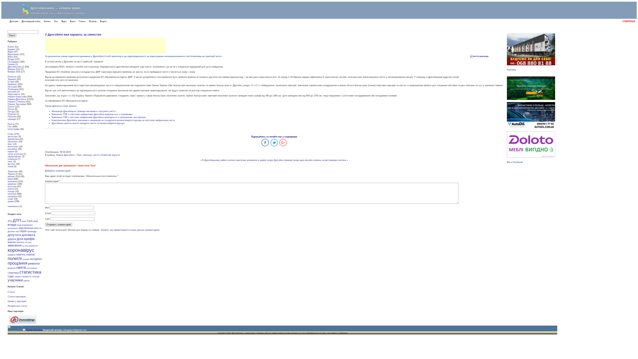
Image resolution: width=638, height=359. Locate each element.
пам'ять (20, 254)
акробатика (13, 139)
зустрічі (25, 246)
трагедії (35, 276)
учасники (15, 280)
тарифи (17, 277)
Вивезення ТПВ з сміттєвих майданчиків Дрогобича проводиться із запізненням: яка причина (99, 117)
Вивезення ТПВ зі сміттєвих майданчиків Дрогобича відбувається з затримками (92, 114)
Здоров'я (12, 79)
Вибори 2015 (14, 71)
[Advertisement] (105, 45)
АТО (10, 221)
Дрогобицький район (31, 21)
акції (35, 221)
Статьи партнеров (17, 296)
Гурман (82, 21)
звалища (87, 155)
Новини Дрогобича (17, 99)
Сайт (47, 219)
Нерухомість (14, 94)
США (30, 221)
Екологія (12, 76)
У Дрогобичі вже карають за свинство (73, 34)
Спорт (11, 134)
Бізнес (11, 47)
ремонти (34, 263)
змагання (14, 245)
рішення (12, 268)
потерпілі (36, 259)
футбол (11, 164)
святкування (31, 268)
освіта (11, 189)
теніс (10, 161)
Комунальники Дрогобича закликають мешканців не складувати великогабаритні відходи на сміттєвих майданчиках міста (113, 120)
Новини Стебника (16, 101)
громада (12, 119)
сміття (96, 155)
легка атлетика (15, 154)
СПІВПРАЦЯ (628, 21)
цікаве (11, 201)
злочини (28, 242)
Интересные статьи (17, 306)
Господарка (13, 61)
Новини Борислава (17, 96)
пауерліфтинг (14, 156)
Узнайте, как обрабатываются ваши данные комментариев (130, 230)
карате (11, 151)
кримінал (12, 184)
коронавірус (21, 250)
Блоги (72, 21)
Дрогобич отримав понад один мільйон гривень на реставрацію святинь (310, 160)
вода (19, 225)
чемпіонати (13, 206)
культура (12, 186)
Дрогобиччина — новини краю (55, 8)
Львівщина (13, 89)
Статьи (11, 292)
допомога (28, 235)
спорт (10, 199)
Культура (12, 86)
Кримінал (12, 84)
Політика (12, 116)
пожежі (30, 254)
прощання (17, 263)
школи (26, 281)
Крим (24, 221)
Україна (47, 21)
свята (21, 268)
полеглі (15, 258)
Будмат (103, 21)
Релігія (11, 124)
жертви (12, 242)
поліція (25, 259)
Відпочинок (13, 54)
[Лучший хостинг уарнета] (22, 323)
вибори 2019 (14, 176)
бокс (10, 144)
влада (12, 224)
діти (20, 239)
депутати (14, 235)
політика (12, 194)
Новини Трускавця (17, 104)
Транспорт (13, 171)
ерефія (29, 239)
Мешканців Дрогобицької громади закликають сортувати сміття (83, 111)
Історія (11, 81)
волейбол (12, 149)
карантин (33, 246)
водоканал (27, 225)
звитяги (20, 242)
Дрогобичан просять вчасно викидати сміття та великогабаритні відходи (88, 123)
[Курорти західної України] (531, 88)
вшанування (13, 228)
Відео (64, 21)
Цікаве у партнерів (17, 301)
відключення (26, 228)
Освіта (11, 106)
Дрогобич (14, 21)
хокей (10, 166)
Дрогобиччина (15, 66)
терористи (26, 276)
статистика (30, 272)
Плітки (11, 109)
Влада (11, 59)
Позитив (93, 21)
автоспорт (13, 136)
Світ (56, 21)
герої (23, 231)
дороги (12, 239)
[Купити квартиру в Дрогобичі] (531, 49)
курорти (11, 254)
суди (11, 276)
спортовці (13, 272)
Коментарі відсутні (110, 155)
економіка (12, 181)
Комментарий (52, 181)
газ (17, 231)
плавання (12, 159)
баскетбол (13, 141)
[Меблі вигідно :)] (531, 144)
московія (12, 91)
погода (11, 191)
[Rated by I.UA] (15, 330)
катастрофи (13, 129)
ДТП (17, 220)
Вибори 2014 (14, 69)
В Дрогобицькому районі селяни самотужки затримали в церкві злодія (237, 160)
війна (10, 179)
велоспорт (13, 146)
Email (48, 213)
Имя (47, 207)
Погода (11, 111)
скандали (12, 196)
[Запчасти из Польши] (531, 115)
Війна (10, 57)
